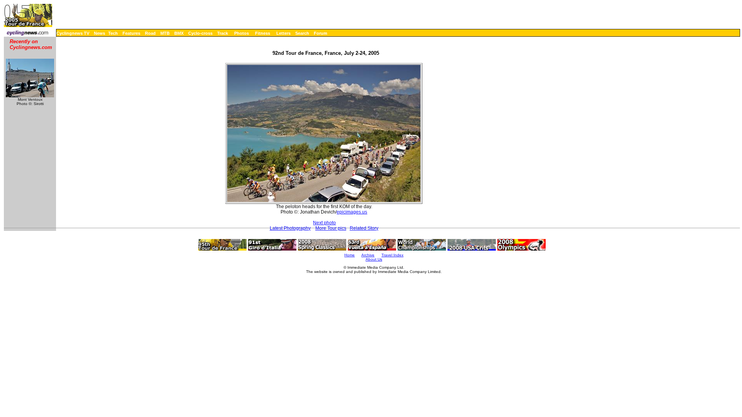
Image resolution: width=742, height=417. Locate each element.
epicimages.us (352, 212)
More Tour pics (330, 228)
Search (302, 33)
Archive (367, 255)
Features (131, 33)
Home (349, 255)
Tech (113, 33)
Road (150, 33)
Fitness (262, 33)
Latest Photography (290, 228)
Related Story (364, 228)
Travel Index (392, 255)
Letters (283, 33)
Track (222, 33)
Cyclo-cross (200, 33)
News (99, 33)
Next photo (324, 222)
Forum (320, 33)
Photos (241, 33)
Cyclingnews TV (72, 33)
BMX (179, 33)
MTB (165, 33)
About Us (374, 259)
